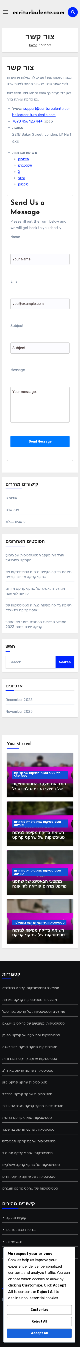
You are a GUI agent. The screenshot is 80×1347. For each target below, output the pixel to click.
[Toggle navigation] (5, 12)
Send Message (40, 441)
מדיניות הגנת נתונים (21, 1230)
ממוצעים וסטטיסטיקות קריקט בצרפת (29, 1000)
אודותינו (11, 498)
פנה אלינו (12, 510)
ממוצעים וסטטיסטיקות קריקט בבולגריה (30, 988)
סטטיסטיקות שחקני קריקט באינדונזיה (29, 1059)
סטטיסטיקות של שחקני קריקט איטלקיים (31, 1165)
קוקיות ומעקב (16, 1218)
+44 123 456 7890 (27, 121)
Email (14, 281)
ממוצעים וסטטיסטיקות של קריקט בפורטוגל (37, 774)
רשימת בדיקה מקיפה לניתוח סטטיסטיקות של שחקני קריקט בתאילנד (40, 935)
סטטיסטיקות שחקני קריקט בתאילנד (39, 922)
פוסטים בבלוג (16, 521)
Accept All (39, 1333)
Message (17, 370)
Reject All (39, 1321)
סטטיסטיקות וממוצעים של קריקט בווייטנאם (33, 1023)
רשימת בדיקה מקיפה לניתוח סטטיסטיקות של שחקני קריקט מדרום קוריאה (40, 838)
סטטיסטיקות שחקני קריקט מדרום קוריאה (37, 823)
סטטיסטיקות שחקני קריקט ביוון (25, 1082)
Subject (17, 326)
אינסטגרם (25, 165)
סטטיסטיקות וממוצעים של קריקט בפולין (31, 1035)
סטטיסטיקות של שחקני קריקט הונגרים (30, 1188)
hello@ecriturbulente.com (34, 115)
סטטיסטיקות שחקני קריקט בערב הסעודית (33, 1106)
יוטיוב (21, 178)
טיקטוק (23, 184)
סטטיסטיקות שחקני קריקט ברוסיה (27, 1117)
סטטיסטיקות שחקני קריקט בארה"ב (28, 1070)
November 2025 (19, 711)
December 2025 (19, 700)
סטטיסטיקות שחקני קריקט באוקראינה (29, 1047)
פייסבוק (23, 159)
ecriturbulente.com (38, 13)
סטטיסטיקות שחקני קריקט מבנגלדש (29, 1141)
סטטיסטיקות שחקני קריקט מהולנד (27, 1153)
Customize (39, 1310)
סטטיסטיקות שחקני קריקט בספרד (27, 1094)
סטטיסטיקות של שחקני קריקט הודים (29, 1176)
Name (15, 237)
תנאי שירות (14, 1242)
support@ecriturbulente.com (47, 109)
